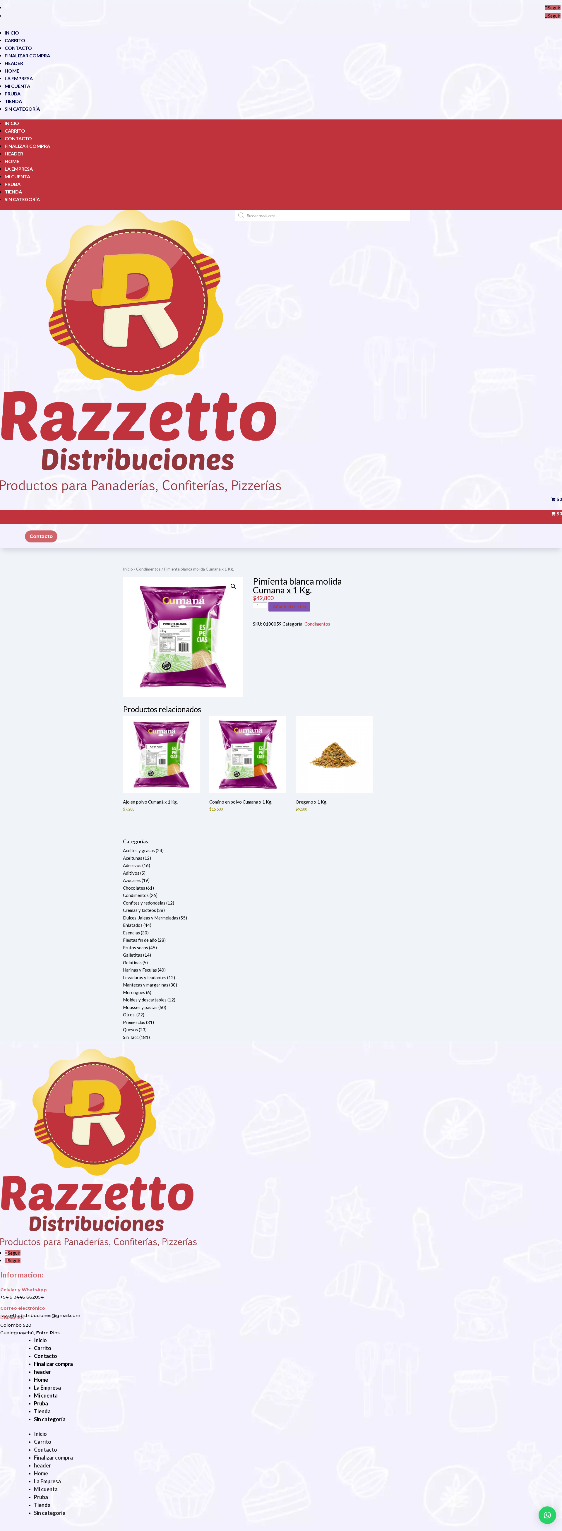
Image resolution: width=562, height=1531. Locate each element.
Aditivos (131, 873)
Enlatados (133, 925)
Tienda (13, 101)
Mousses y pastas (140, 1007)
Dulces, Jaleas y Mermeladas (150, 917)
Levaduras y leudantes (144, 977)
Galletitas (132, 955)
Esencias (131, 932)
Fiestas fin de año (140, 940)
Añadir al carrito (289, 606)
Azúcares (132, 880)
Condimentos (148, 568)
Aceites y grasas (139, 850)
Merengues (134, 992)
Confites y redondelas (144, 902)
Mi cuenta (17, 86)
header (14, 63)
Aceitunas (132, 858)
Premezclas (134, 1022)
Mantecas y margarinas (145, 984)
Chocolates (134, 887)
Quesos (130, 1029)
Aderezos (132, 865)
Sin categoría (22, 109)
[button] (233, 586)
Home (12, 70)
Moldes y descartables (145, 999)
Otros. (129, 1014)
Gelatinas (132, 962)
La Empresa (19, 78)
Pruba (12, 93)
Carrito (15, 40)
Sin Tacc (130, 1037)
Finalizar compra (27, 55)
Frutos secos (135, 947)
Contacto (18, 48)
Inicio (12, 32)
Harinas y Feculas (140, 969)
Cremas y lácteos (139, 910)
